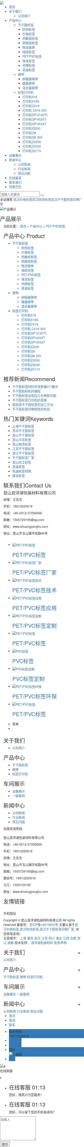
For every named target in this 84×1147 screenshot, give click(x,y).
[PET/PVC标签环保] (26, 686)
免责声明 (60, 942)
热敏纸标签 (30, 38)
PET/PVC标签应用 (34, 608)
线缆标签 (28, 51)
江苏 (44, 938)
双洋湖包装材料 (42, 942)
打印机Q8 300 (32, 137)
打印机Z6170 (31, 150)
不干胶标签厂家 (23, 457)
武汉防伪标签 (41, 199)
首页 (12, 6)
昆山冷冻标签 (21, 439)
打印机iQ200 (31, 128)
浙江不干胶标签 (23, 453)
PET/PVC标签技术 (34, 590)
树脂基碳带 (30, 78)
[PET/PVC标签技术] (26, 580)
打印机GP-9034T (34, 123)
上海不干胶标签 (23, 426)
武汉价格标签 (22, 199)
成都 (10, 942)
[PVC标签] (20, 651)
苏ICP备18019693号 (43, 924)
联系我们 (15, 182)
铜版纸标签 (30, 42)
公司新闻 (24, 164)
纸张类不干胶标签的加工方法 (32, 404)
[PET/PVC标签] (23, 544)
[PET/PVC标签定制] (26, 615)
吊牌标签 (28, 65)
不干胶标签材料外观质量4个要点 (35, 386)
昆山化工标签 (21, 462)
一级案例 (18, 795)
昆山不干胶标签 (23, 435)
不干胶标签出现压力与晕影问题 (34, 395)
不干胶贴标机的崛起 (26, 391)
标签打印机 (26, 92)
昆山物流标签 (21, 444)
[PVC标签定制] (23, 668)
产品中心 (15, 20)
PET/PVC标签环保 (34, 696)
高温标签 (28, 69)
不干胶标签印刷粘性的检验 (31, 409)
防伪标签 (28, 29)
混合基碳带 (30, 87)
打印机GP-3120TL (35, 114)
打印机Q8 (29, 132)
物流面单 (28, 47)
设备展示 (15, 155)
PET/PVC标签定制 (34, 625)
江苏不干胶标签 (23, 448)
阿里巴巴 (15, 186)
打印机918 (29, 96)
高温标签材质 (21, 471)
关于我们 (15, 11)
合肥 (73, 938)
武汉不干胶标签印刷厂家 (57, 929)
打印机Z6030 (31, 146)
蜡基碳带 (28, 83)
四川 (52, 938)
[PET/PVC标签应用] (26, 597)
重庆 (30, 938)
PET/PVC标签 (32, 56)
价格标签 (28, 33)
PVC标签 (23, 661)
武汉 (37, 938)
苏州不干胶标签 (23, 430)
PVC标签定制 (28, 678)
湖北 (59, 938)
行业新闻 (24, 168)
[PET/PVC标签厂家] (26, 562)
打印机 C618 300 (34, 110)
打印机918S (30, 101)
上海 (23, 938)
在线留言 (15, 177)
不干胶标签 (26, 24)
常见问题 (24, 173)
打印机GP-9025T (34, 119)
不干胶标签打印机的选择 (29, 400)
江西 (66, 938)
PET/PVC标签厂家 (34, 572)
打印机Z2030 (31, 141)
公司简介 (24, 15)
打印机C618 (30, 105)
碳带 (21, 74)
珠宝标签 (28, 60)
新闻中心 (15, 159)
